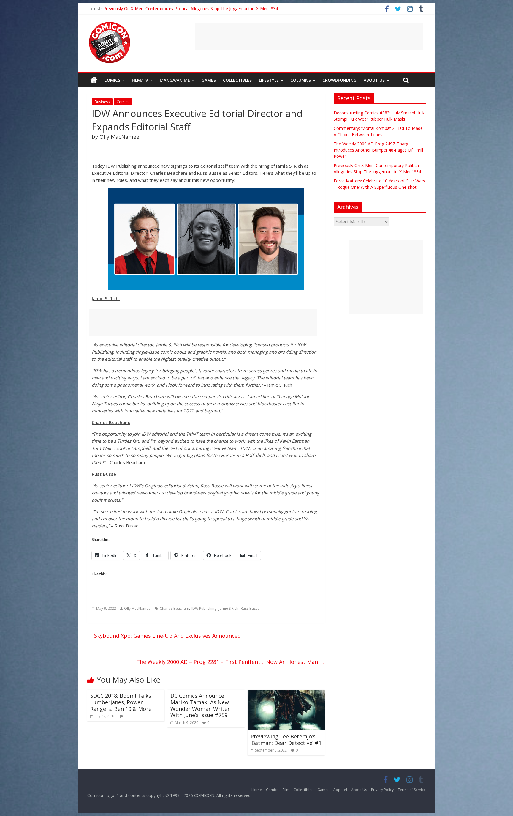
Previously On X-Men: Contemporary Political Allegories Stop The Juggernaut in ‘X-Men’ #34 (190, 8)
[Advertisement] (309, 36)
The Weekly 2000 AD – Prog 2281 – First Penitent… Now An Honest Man (230, 661)
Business (102, 101)
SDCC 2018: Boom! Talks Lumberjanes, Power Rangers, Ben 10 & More (120, 702)
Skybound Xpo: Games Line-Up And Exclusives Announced (164, 635)
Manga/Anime (175, 80)
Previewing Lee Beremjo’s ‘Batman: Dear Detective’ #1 (286, 739)
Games (209, 80)
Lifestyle (269, 80)
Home (256, 789)
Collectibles (237, 80)
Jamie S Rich (228, 608)
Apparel (340, 789)
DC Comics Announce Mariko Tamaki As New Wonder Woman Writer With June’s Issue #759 (200, 705)
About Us (374, 80)
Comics (112, 80)
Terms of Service (412, 789)
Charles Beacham (174, 608)
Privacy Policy (382, 789)
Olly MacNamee (137, 608)
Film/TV (140, 80)
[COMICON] (109, 24)
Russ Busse (250, 608)
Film (286, 789)
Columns (300, 80)
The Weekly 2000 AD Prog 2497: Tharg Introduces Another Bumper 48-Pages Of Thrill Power (378, 150)
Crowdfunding (339, 80)
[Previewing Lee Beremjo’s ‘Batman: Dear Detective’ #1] (286, 693)
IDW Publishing (203, 608)
